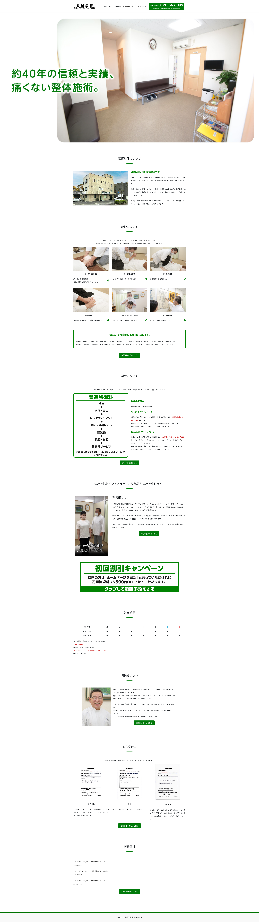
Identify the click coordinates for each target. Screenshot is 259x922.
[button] (19, 81)
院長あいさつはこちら (144, 723)
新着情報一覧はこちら (129, 891)
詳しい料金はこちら (129, 463)
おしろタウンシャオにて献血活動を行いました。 (91, 861)
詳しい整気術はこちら (149, 533)
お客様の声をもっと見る (129, 826)
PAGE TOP (252, 892)
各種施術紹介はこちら (129, 355)
